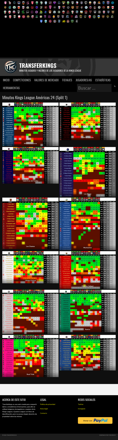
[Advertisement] (59, 41)
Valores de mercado (46, 80)
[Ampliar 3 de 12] (55, 150)
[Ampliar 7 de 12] (55, 254)
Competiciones (22, 80)
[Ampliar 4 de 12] (113, 150)
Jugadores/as (84, 80)
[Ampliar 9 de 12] (55, 293)
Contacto (43, 413)
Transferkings (37, 65)
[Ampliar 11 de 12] (55, 338)
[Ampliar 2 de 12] (113, 105)
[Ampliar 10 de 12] (113, 293)
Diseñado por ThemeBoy (107, 435)
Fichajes (67, 80)
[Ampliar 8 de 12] (113, 254)
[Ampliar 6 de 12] (113, 200)
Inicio (6, 80)
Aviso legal (44, 409)
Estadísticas (103, 80)
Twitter (80, 404)
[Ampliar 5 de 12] (55, 200)
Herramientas (11, 88)
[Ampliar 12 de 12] (113, 338)
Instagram (81, 409)
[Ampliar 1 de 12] (55, 105)
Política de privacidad (47, 404)
